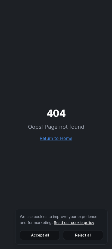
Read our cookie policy (74, 222)
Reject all (83, 235)
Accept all (40, 235)
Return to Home (56, 138)
